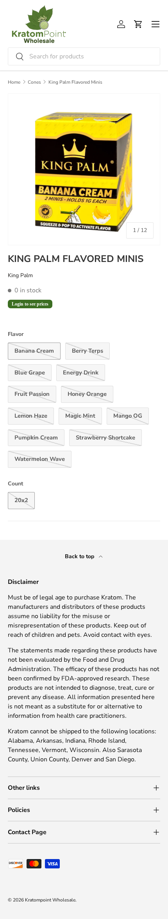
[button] (138, 24)
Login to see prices (30, 304)
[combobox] (84, 56)
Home (14, 82)
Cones (34, 82)
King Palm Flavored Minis (75, 82)
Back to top (80, 556)
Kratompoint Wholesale (50, 900)
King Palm (20, 275)
